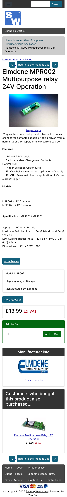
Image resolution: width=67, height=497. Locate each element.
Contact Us (35, 480)
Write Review (11, 261)
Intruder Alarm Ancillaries (21, 43)
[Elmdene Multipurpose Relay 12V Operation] (33, 423)
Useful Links (54, 480)
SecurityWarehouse (37, 491)
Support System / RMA (41, 473)
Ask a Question (13, 299)
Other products (34, 380)
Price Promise (36, 467)
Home (8, 40)
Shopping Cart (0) (15, 30)
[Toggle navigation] (8, 4)
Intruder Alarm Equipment (28, 40)
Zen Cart (33, 495)
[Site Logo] (33, 18)
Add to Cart (52, 334)
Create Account (14, 480)
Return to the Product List (33, 64)
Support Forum (14, 473)
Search (56, 4)
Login (20, 467)
